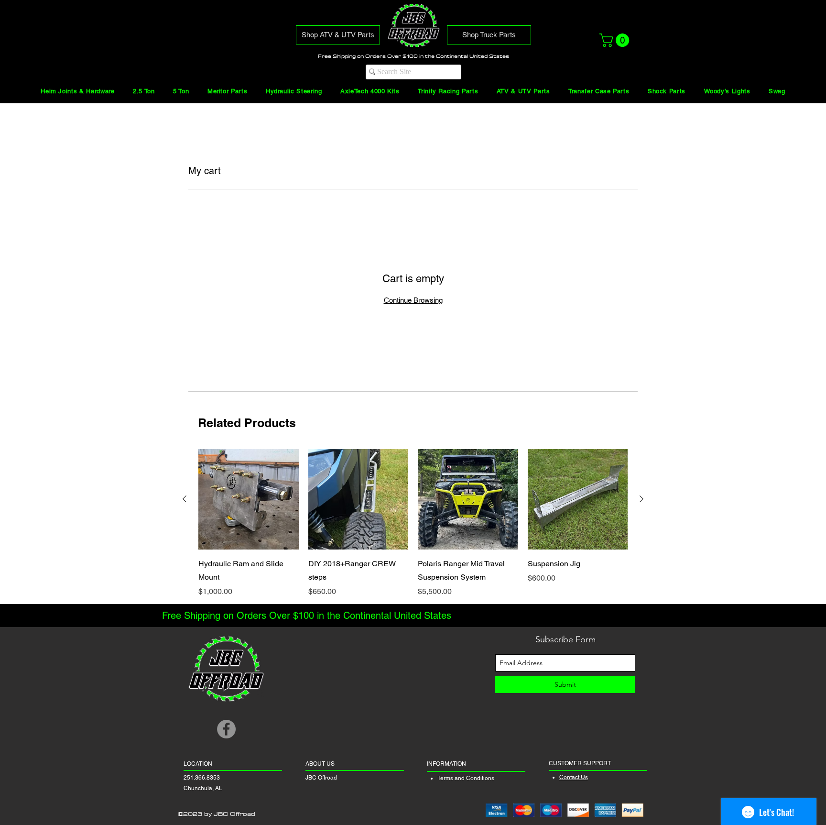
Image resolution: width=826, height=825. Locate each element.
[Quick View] (248, 499)
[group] (413, 523)
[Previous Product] (184, 499)
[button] (615, 40)
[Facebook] (226, 729)
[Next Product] (641, 499)
